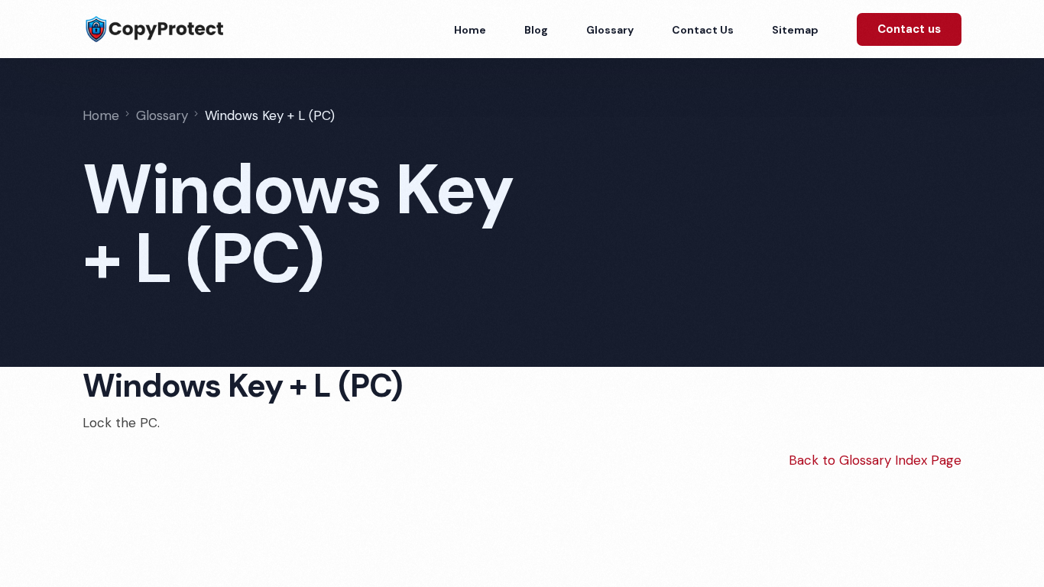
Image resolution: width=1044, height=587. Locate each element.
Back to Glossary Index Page (875, 460)
